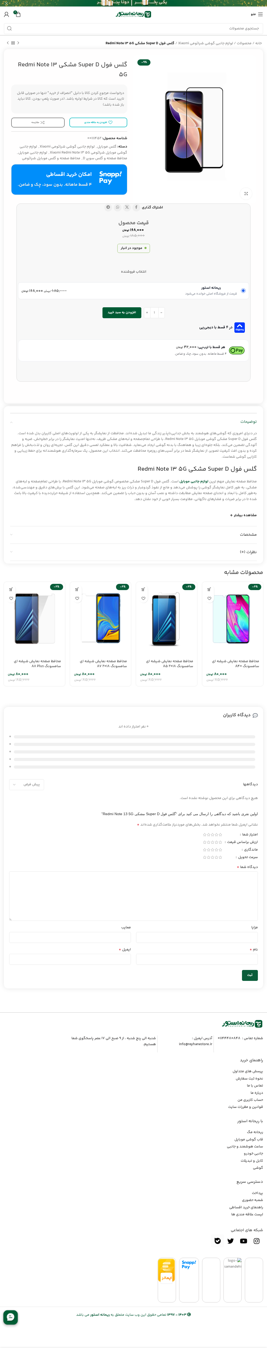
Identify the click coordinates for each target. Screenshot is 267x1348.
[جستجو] (9, 28)
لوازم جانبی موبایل (32, 153)
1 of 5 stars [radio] (220, 834)
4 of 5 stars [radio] (208, 834)
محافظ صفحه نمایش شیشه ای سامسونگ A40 (235, 664)
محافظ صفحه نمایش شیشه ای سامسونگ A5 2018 (169, 664)
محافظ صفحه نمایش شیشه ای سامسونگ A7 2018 (103, 664)
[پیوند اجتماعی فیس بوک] (136, 208)
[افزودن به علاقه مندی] (209, 598)
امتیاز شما (249, 835)
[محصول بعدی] (7, 43)
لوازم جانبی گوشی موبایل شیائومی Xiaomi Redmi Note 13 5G (73, 149)
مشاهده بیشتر (245, 515)
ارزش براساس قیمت (242, 842)
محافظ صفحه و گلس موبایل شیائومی (51, 158)
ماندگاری (250, 850)
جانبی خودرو (253, 1154)
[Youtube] (243, 1240)
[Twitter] (230, 1240)
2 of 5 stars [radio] (216, 834)
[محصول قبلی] (18, 43)
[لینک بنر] (141, 3)
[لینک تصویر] (242, 1024)
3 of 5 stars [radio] (212, 834)
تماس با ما (255, 1086)
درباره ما (257, 1093)
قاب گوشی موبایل (248, 1139)
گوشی (258, 1168)
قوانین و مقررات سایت (245, 1107)
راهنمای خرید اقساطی (246, 1207)
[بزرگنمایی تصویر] (246, 194)
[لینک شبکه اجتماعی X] (127, 208)
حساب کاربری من (250, 1100)
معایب (126, 927)
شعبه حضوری (252, 1200)
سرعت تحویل (247, 857)
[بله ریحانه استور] (217, 1240)
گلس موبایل (107, 147)
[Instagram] (256, 1240)
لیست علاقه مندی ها (247, 1214)
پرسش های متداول (248, 1071)
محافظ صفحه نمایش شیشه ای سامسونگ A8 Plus (37, 664)
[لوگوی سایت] (133, 14)
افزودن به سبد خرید (122, 312)
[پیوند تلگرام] (108, 208)
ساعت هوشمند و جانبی (245, 1146)
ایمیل (125, 950)
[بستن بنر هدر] (6, 3)
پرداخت (257, 1193)
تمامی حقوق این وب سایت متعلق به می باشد (131, 1315)
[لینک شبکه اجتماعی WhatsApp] (118, 208)
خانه (258, 43)
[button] (209, 589)
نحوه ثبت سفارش (249, 1079)
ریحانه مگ (255, 1132)
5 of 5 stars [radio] (205, 834)
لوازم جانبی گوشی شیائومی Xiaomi (205, 43)
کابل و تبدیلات (252, 1161)
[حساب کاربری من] (6, 14)
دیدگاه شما (247, 867)
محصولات (244, 43)
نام (254, 950)
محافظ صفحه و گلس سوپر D (105, 158)
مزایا (254, 927)
